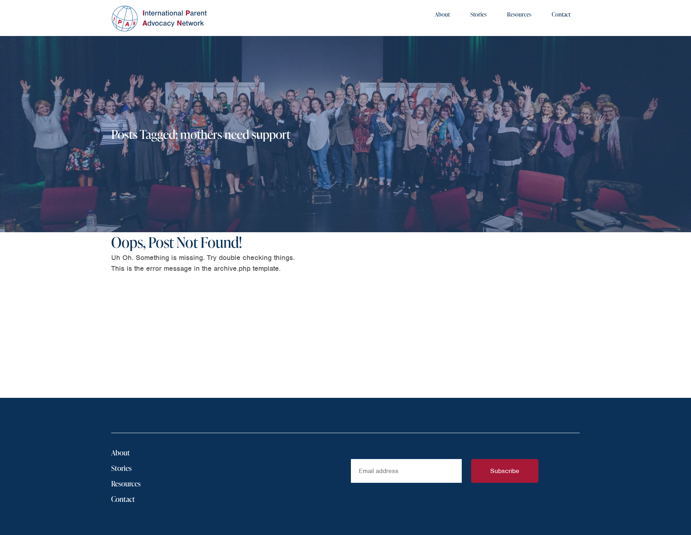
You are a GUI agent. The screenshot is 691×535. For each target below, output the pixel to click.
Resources (519, 14)
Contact (561, 14)
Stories (478, 14)
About (442, 14)
